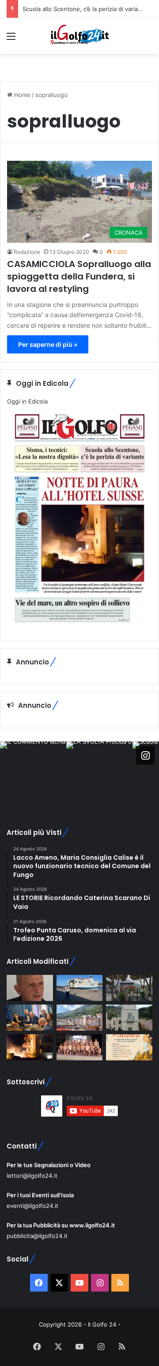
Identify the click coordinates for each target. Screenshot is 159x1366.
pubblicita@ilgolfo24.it (37, 1235)
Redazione (27, 251)
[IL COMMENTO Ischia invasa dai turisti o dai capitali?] (30, 988)
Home (21, 94)
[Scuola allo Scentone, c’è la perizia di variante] (129, 988)
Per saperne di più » (47, 344)
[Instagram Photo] (33, 774)
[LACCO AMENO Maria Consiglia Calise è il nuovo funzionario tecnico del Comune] (129, 1018)
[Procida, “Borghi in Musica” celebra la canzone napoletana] (129, 1047)
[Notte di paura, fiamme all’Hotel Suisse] (30, 1047)
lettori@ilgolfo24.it (32, 1175)
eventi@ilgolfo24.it (32, 1205)
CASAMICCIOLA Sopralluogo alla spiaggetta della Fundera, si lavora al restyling (79, 276)
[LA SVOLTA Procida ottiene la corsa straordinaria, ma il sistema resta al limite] (80, 988)
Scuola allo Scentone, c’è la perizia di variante (85, 8)
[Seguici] (145, 754)
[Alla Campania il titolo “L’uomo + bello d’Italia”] (80, 1047)
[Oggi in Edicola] (79, 627)
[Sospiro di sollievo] (30, 1018)
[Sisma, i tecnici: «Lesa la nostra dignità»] (80, 1018)
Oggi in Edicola (27, 401)
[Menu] (11, 39)
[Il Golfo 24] (79, 36)
